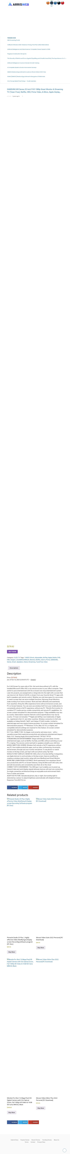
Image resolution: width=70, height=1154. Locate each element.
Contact (33, 1142)
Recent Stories (36, 1140)
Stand (26, 662)
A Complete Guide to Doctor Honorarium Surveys (21, 67)
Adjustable (38, 657)
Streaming (31, 662)
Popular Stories (25, 1140)
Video (46, 662)
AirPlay (45, 657)
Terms (26, 1142)
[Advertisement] (35, 22)
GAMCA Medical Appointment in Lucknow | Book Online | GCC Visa (26, 72)
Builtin (55, 657)
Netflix (38, 660)
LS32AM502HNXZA (22, 660)
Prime (48, 660)
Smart (14, 662)
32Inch (31, 657)
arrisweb (9, 96)
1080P (27, 657)
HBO (8, 660)
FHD (58, 657)
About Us (56, 1140)
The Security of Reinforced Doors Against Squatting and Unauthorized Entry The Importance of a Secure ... (38, 58)
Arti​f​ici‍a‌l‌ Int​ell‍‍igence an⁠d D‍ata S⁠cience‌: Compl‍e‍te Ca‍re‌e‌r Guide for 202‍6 (28, 49)
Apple (50, 657)
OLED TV (17, 657)
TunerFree (39, 662)
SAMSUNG (54, 660)
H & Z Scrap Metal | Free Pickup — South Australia (21, 81)
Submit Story (14, 1140)
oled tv (43, 660)
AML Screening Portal (13, 40)
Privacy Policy (41, 1142)
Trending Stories (47, 1140)
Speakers (20, 662)
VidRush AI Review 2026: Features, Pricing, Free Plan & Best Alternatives (28, 45)
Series (9, 662)
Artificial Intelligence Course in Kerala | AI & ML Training (23, 63)
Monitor (32, 660)
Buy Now (12, 652)
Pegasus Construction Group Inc (16, 54)
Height (13, 660)
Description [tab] (14, 668)
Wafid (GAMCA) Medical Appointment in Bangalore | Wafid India (26, 76)
